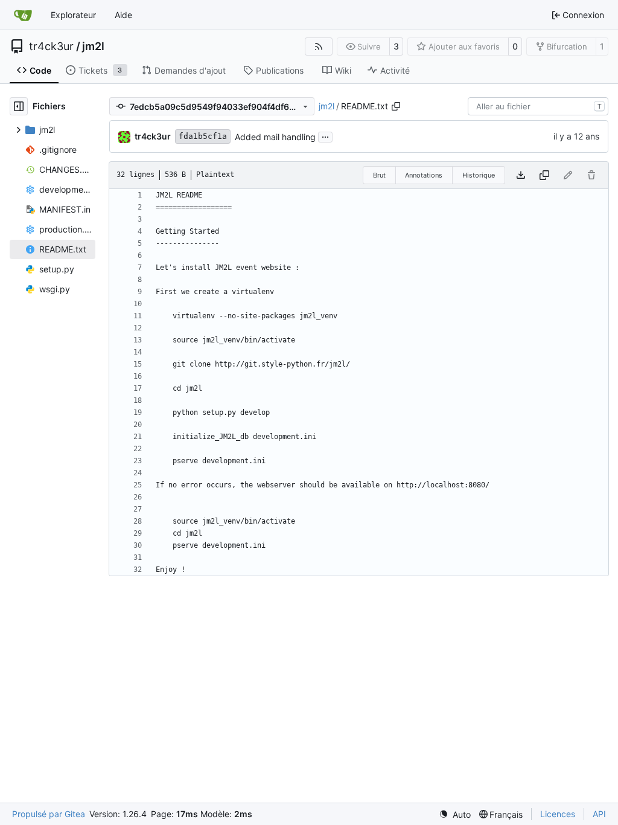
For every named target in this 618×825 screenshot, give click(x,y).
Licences (557, 814)
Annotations (423, 175)
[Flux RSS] (319, 46)
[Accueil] (23, 15)
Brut (379, 175)
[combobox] (538, 106)
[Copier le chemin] (396, 106)
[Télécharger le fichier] (520, 175)
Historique (478, 175)
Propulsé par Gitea (48, 814)
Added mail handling (275, 137)
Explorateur (73, 15)
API (599, 814)
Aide (123, 15)
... (325, 136)
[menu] (455, 814)
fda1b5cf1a (203, 136)
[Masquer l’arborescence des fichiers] (19, 106)
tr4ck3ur (51, 46)
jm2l (93, 46)
